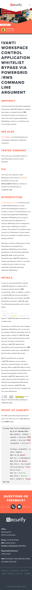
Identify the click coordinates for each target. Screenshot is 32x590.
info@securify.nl (10, 543)
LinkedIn (14, 571)
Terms (27, 573)
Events (5, 571)
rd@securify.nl (6, 554)
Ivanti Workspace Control (9, 202)
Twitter (24, 571)
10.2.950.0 (23, 177)
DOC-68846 (5, 137)
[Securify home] (16, 520)
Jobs (3, 573)
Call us (5, 507)
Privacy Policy (15, 573)
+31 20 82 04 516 (12, 540)
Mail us (26, 507)
